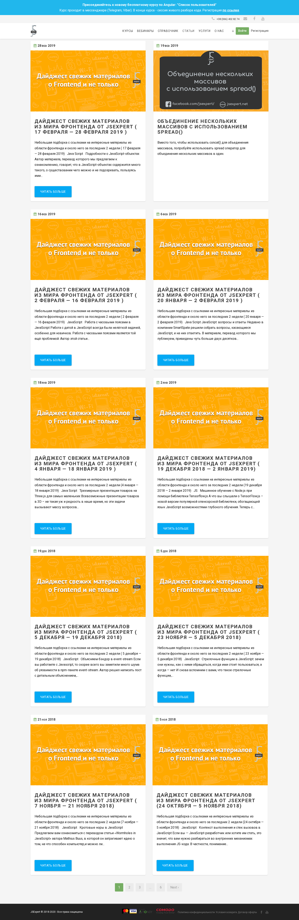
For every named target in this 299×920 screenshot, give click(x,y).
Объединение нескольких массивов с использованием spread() (202, 126)
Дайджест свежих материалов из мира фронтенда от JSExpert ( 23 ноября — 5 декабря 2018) (208, 632)
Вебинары (145, 31)
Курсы (127, 31)
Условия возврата (226, 912)
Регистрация (259, 30)
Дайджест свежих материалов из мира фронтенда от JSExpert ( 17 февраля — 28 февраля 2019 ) (86, 126)
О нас (219, 31)
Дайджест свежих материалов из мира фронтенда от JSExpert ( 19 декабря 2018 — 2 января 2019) (208, 463)
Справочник (168, 31)
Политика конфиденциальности (196, 912)
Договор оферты (247, 912)
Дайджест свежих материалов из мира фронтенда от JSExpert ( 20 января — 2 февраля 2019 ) (208, 295)
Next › (174, 887)
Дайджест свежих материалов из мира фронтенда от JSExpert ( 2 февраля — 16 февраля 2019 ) (86, 295)
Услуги (205, 31)
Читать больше (53, 191)
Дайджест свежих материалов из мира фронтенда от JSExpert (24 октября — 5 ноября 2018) (206, 800)
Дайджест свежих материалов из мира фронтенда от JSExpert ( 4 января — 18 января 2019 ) (86, 463)
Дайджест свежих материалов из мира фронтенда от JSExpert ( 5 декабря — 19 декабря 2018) (86, 632)
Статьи (188, 31)
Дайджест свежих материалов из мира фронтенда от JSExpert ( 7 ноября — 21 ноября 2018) (86, 800)
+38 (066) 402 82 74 (228, 19)
